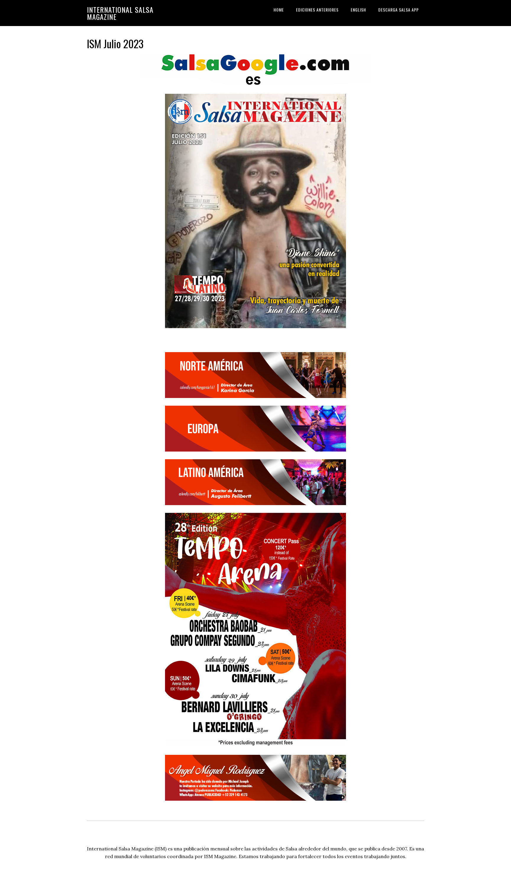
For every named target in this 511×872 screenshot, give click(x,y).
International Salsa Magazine (120, 13)
